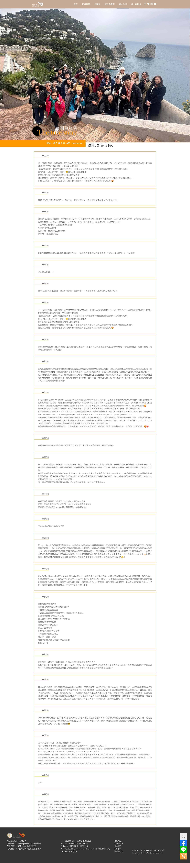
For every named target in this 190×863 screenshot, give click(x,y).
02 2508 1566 (70, 840)
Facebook (138, 850)
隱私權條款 (118, 851)
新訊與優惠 (110, 4)
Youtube (155, 850)
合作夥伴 (117, 848)
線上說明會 (136, 4)
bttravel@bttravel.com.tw (77, 843)
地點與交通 (118, 843)
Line (147, 850)
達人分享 (123, 4)
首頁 (76, 4)
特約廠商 (117, 846)
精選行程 (86, 4)
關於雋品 (117, 840)
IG (163, 850)
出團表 (97, 4)
